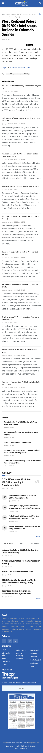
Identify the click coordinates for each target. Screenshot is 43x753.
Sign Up (21, 688)
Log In (4, 67)
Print (39, 14)
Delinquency (21, 650)
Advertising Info (6, 654)
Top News (9, 746)
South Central (35, 660)
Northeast (34, 654)
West (32, 666)
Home (4, 14)
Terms (4, 665)
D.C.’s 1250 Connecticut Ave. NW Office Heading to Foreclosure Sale (16, 482)
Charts (32, 746)
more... (38, 537)
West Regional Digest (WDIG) (18, 74)
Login (4, 650)
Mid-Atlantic (35, 650)
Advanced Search (21, 749)
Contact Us (6, 662)
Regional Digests (21, 746)
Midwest (33, 657)
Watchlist (19, 659)
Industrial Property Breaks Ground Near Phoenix (20, 186)
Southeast (34, 663)
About (4, 658)
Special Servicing (19, 655)
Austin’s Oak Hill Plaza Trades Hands (17, 442)
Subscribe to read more (20, 67)
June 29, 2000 (6, 39)
